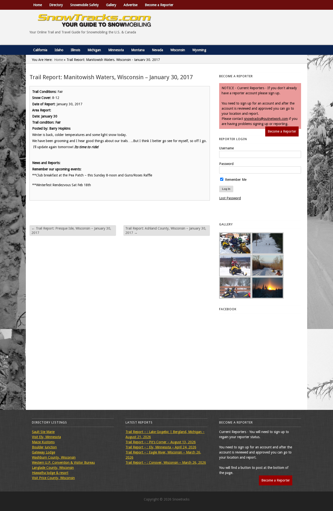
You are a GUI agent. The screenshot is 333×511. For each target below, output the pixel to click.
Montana (138, 50)
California (40, 50)
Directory (56, 5)
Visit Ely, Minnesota (46, 437)
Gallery (111, 5)
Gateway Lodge (43, 452)
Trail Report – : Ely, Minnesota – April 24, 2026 (161, 447)
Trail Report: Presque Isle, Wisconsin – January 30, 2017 (71, 230)
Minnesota (116, 50)
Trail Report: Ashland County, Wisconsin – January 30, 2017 (165, 230)
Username (226, 148)
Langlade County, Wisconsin (53, 468)
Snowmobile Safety (84, 5)
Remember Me (235, 180)
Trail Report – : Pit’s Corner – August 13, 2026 (161, 442)
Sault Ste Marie (43, 432)
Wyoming (199, 50)
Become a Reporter (159, 5)
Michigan (94, 50)
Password (226, 164)
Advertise (130, 5)
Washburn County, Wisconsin (54, 457)
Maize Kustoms (43, 442)
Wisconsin (177, 50)
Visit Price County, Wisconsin (53, 478)
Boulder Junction (44, 447)
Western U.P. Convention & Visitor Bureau (63, 462)
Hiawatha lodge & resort (50, 473)
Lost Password (230, 198)
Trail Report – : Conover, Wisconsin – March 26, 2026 (166, 462)
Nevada (157, 50)
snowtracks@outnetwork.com (266, 119)
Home (37, 5)
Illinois (75, 50)
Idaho (59, 50)
